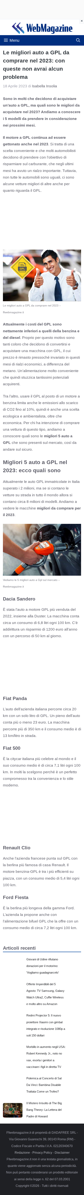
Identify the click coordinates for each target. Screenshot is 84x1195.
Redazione (22, 1152)
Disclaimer (62, 1152)
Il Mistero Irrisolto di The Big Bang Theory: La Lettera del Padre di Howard (44, 1109)
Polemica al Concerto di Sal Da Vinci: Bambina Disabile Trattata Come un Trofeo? (44, 1085)
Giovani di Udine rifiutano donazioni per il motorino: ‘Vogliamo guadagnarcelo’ (42, 966)
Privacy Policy (42, 1152)
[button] (78, 40)
